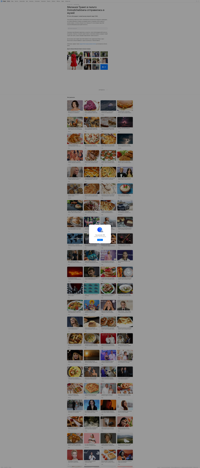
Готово (100, 239)
